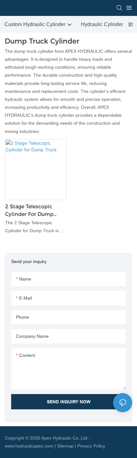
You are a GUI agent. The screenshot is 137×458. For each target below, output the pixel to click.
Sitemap (65, 445)
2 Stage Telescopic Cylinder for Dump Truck (29, 211)
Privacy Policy (91, 445)
